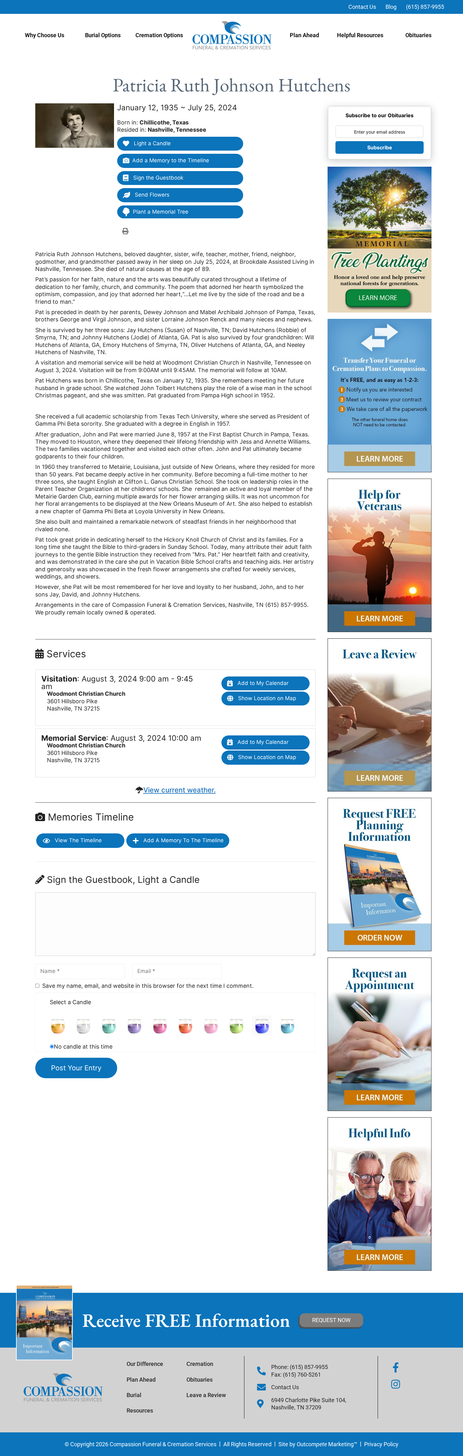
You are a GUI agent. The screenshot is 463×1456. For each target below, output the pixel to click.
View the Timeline (77, 840)
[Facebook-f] (396, 1367)
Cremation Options (159, 35)
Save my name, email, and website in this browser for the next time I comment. (148, 985)
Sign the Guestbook (157, 178)
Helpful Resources (360, 35)
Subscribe (379, 147)
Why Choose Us (44, 35)
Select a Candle (70, 1002)
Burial (134, 1395)
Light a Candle (151, 143)
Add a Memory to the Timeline (170, 160)
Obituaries (418, 35)
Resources (140, 1410)
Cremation (199, 1364)
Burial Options (103, 35)
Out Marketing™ (327, 1444)
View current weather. (179, 790)
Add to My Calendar (262, 683)
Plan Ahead (304, 35)
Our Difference (145, 1364)
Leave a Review (206, 1395)
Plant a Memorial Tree (160, 212)
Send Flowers (151, 195)
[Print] (125, 231)
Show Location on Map (266, 698)
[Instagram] (396, 1384)
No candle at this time (83, 1046)
